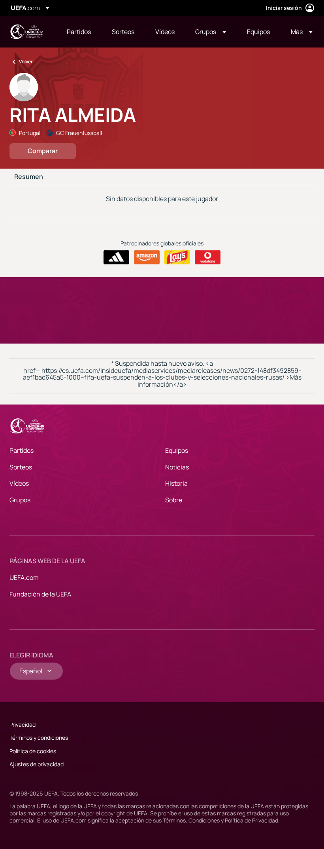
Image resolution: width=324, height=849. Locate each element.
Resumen (28, 176)
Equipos (176, 450)
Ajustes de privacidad (36, 764)
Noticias (177, 467)
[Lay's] (177, 257)
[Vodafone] (207, 257)
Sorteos (20, 467)
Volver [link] (26, 61)
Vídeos (19, 483)
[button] (210, 31)
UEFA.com (24, 577)
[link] (79, 31)
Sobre (173, 500)
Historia (176, 483)
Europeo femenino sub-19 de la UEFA (26, 31)
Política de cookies (32, 751)
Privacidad (22, 724)
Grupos (19, 500)
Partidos (21, 450)
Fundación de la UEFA (40, 594)
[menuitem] (79, 31)
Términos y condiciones (38, 737)
